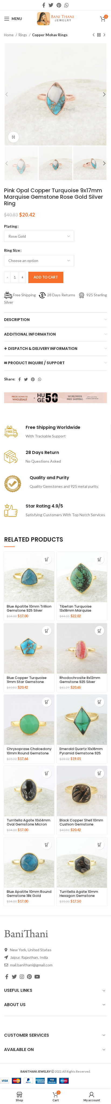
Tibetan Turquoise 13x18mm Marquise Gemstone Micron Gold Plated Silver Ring (80, 612)
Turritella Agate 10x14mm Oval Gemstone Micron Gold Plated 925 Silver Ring (28, 826)
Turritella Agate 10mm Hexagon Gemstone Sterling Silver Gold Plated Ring (79, 897)
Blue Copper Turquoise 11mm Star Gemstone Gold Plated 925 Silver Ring (27, 683)
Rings (23, 35)
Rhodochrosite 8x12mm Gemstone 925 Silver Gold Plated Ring (80, 681)
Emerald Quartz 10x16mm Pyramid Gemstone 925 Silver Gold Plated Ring (81, 753)
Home (9, 35)
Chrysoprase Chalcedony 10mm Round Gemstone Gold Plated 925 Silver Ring (29, 755)
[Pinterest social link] (59, 5)
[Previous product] (93, 35)
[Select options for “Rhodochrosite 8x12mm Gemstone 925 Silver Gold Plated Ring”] (99, 630)
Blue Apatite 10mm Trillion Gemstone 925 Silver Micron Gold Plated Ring (29, 610)
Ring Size (12, 250)
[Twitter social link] (51, 5)
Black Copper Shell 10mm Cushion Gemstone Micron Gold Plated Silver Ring (81, 826)
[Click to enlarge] (13, 137)
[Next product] (104, 35)
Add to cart (46, 277)
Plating (10, 226)
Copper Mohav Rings (50, 35)
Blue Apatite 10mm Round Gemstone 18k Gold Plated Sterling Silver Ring (29, 895)
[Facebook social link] (44, 5)
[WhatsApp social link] (66, 5)
